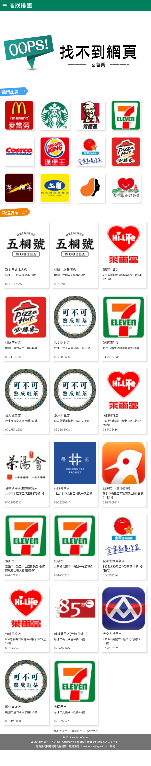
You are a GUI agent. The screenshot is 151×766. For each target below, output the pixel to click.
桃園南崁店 (13, 343)
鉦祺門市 (60, 561)
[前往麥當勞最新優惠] (19, 129)
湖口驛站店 (111, 415)
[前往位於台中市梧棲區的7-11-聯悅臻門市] (123, 337)
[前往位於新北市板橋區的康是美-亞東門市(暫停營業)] (123, 483)
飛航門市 (11, 561)
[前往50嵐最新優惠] (55, 202)
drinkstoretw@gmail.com (94, 746)
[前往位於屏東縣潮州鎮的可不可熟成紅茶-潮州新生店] (75, 410)
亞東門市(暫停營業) (116, 488)
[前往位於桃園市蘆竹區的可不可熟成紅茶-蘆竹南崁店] (26, 701)
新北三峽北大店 (16, 270)
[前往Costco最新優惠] (19, 165)
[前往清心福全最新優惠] (126, 202)
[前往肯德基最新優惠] (90, 129)
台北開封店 (62, 343)
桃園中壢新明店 (65, 270)
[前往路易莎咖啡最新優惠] (90, 202)
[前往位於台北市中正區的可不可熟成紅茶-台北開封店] (75, 337)
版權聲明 (76, 731)
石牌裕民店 (62, 488)
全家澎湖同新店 (114, 561)
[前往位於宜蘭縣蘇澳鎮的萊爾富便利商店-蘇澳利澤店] (123, 264)
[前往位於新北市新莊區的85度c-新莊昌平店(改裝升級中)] (75, 628)
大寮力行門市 (112, 634)
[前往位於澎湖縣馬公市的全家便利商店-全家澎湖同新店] (123, 556)
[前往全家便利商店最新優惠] (90, 165)
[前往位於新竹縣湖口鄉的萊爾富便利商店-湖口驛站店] (123, 410)
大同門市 (60, 707)
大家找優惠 (60, 731)
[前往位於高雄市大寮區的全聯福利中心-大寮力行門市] (123, 628)
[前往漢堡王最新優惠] (55, 165)
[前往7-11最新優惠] (126, 129)
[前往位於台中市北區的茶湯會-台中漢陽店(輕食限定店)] (26, 483)
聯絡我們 (92, 731)
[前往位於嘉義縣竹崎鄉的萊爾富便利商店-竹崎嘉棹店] (26, 628)
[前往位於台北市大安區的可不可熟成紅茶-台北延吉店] (26, 410)
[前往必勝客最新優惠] (126, 165)
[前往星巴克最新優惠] (55, 129)
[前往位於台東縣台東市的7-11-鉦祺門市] (75, 556)
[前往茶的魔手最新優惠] (19, 202)
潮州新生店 (62, 415)
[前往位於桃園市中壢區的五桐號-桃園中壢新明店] (75, 264)
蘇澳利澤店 (111, 270)
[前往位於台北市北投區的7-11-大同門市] (75, 701)
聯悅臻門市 (111, 343)
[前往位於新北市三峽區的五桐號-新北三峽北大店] (26, 264)
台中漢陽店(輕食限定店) (22, 488)
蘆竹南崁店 (13, 707)
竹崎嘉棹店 (13, 634)
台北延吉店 (13, 415)
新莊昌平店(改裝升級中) (70, 634)
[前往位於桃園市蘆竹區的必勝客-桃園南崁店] (26, 337)
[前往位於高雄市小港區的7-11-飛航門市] (26, 556)
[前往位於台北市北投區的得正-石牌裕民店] (75, 483)
